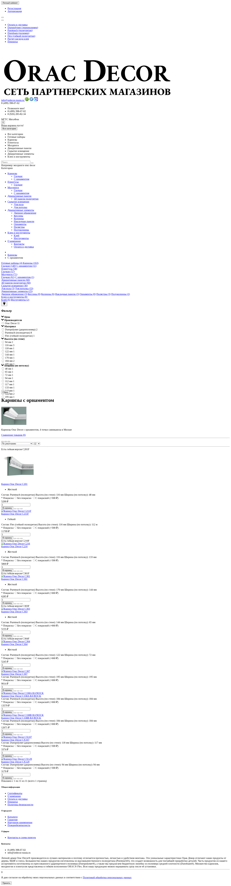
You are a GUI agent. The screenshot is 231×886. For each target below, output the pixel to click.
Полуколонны (21, 230)
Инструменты (21, 238)
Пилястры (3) (103, 294)
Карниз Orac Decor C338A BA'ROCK (21, 696)
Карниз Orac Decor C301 (14, 579)
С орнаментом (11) (26, 266)
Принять (6, 883)
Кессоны (18, 215)
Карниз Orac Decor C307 (14, 674)
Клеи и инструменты (19, 232)
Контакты (19, 244)
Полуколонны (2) (120, 294)
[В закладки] (18, 508)
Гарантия (12, 819)
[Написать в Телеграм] (31, 100)
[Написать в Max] (36, 100)
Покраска (13, 41)
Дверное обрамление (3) (14, 294)
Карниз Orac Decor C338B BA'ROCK (21, 718)
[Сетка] (2, 441)
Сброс (5, 392)
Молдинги (13, 187)
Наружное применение (20, 822)
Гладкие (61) (8, 277)
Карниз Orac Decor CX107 (15, 740)
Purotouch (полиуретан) (20, 30)
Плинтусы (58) (9, 268)
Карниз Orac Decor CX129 (15, 761)
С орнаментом (21, 179)
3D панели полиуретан (26, 198)
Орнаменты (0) (88, 294)
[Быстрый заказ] (15, 508)
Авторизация (15, 11)
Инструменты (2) (20, 299)
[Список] (5, 441)
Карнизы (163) (30, 263)
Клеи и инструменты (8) (14, 297)
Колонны (19, 218)
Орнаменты (20, 224)
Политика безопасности (20, 804)
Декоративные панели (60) (15, 280)
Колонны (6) (48, 294)
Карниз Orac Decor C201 (14, 484)
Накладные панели (24, 221)
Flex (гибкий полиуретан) (21, 36)
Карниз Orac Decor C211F (15, 514)
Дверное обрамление (25, 213)
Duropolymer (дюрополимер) (23, 27)
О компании (14, 241)
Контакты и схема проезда (22, 837)
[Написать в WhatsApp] (27, 100)
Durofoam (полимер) (18, 33)
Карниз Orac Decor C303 (14, 611)
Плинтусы (13, 182)
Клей (16, 235)
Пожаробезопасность (19, 825)
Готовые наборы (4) (12, 263)
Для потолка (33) (24, 288)
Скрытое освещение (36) (14, 285)
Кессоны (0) (34, 294)
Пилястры (19, 227)
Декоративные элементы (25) (17, 291)
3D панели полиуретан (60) (16, 282)
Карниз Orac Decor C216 (14, 546)
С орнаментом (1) (24, 277)
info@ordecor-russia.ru (13, 100)
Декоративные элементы (21, 210)
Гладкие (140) (8, 266)
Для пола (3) (7, 288)
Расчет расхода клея (18, 38)
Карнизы (12, 173)
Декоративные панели (19, 196)
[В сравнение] (21, 508)
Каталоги (13, 816)
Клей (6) (5, 299)
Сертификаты (15, 793)
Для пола (19, 204)
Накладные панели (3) (67, 294)
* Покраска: (7, 498)
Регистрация (14, 8)
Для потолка (20, 207)
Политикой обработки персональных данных (107, 877)
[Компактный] (9, 441)
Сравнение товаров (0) (13, 435)
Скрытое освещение (18, 201)
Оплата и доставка (18, 24)
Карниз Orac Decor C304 (14, 644)
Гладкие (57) (8, 271)
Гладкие (18, 176)
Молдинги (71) (9, 274)
